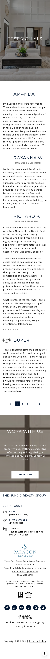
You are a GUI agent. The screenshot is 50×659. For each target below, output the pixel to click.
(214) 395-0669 (16, 523)
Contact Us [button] (25, 474)
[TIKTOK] (28, 607)
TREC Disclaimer (25, 575)
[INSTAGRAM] (14, 607)
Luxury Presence (25, 626)
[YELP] (36, 607)
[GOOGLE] (43, 607)
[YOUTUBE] (21, 607)
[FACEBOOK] (7, 607)
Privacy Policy (37, 641)
